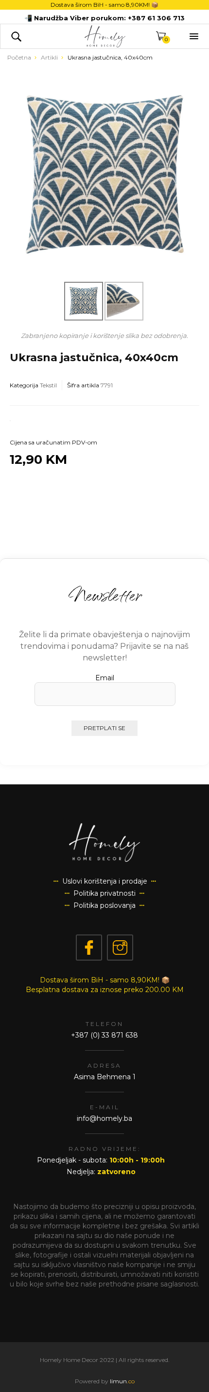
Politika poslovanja (104, 905)
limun (122, 1381)
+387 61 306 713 (156, 18)
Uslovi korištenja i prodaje (104, 881)
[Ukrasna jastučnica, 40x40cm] (104, 174)
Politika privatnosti (104, 893)
